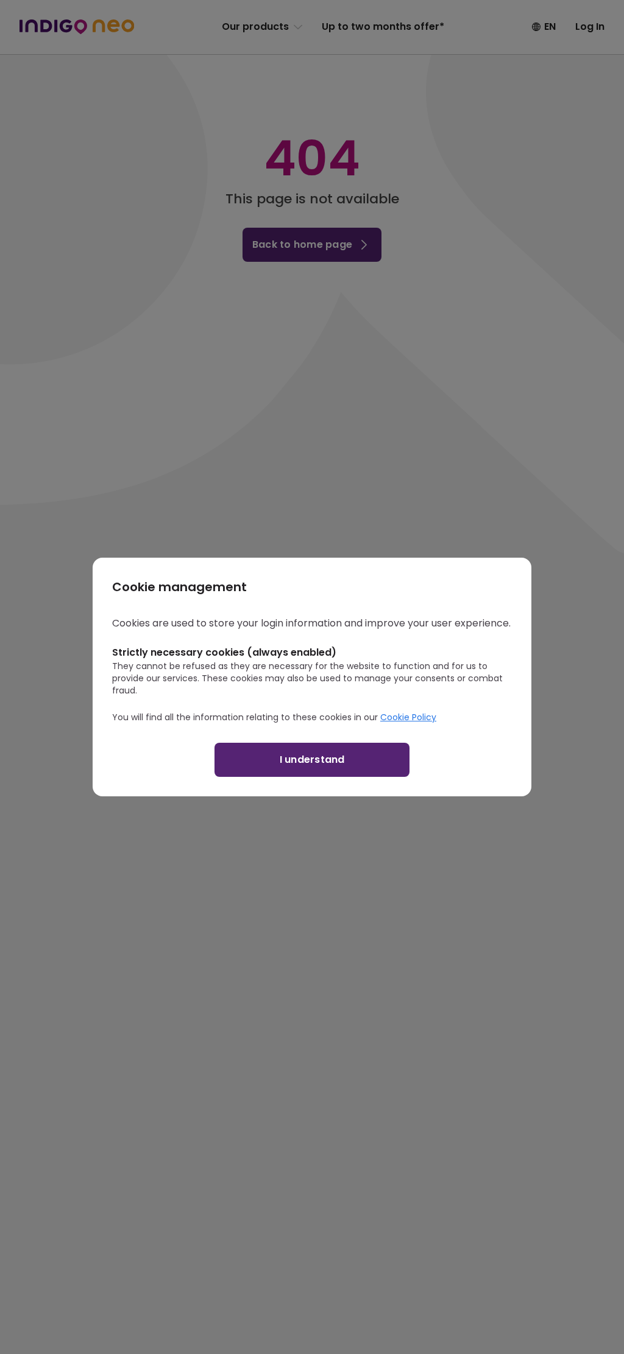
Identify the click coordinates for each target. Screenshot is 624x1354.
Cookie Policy (408, 717)
